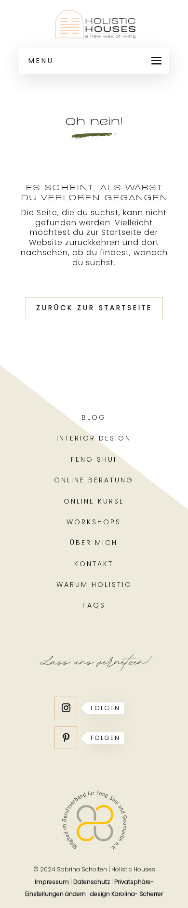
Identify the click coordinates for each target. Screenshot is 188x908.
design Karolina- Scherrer (126, 894)
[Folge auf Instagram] (65, 708)
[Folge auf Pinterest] (65, 737)
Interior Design (93, 438)
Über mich (94, 542)
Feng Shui (94, 459)
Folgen (105, 708)
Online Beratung (94, 480)
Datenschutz (91, 882)
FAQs (94, 605)
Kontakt (93, 564)
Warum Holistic (94, 584)
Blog (93, 417)
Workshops (94, 522)
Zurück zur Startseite (94, 307)
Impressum (52, 882)
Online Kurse (94, 501)
